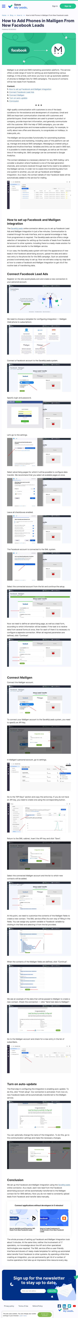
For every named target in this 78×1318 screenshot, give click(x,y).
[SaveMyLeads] (18, 6)
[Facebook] (59, 1305)
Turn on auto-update (18, 98)
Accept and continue (44, 1314)
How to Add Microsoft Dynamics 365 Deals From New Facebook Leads (22, 1229)
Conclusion (14, 101)
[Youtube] (74, 1305)
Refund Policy (38, 1306)
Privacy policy (9, 1306)
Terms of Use (23, 1306)
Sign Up (68, 6)
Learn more (23, 1315)
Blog (11, 15)
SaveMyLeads (17, 228)
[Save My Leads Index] (67, 1310)
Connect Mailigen (16, 95)
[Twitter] (69, 1305)
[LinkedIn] (64, 1305)
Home (4, 15)
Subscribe (52, 1291)
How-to (19, 15)
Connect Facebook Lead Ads (21, 92)
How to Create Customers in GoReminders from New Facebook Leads (52, 1230)
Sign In (55, 6)
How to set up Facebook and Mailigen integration (30, 89)
